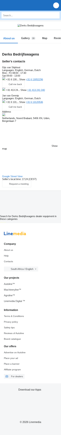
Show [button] (22, 79)
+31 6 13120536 (34, 102)
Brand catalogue (12, 339)
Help (6, 255)
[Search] (56, 15)
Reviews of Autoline (14, 333)
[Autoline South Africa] (21, 5)
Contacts (8, 261)
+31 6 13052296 (34, 79)
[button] (56, 5)
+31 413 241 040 (36, 90)
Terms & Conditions (14, 316)
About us (8, 250)
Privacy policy (11, 322)
